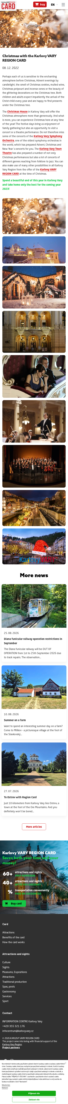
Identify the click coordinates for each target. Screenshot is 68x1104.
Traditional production (14, 981)
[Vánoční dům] (34, 217)
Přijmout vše (34, 1093)
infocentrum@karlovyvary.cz (18, 1030)
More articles (34, 826)
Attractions (8, 976)
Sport (5, 1000)
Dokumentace (6, 1085)
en (53, 4)
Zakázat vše (34, 1099)
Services (7, 996)
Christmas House (17, 111)
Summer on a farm (15, 720)
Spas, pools (8, 986)
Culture (6, 962)
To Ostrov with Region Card (20, 797)
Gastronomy (9, 991)
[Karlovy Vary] (34, 508)
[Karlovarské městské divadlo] (34, 332)
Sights (5, 967)
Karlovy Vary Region (12, 1044)
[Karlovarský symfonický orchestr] (34, 422)
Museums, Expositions (14, 971)
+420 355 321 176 (13, 1026)
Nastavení (5, 1088)
